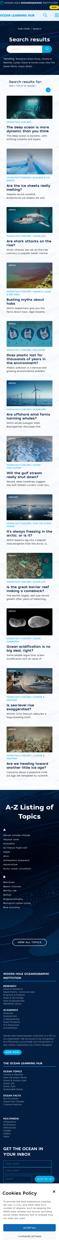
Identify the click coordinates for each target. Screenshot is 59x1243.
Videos (6, 1133)
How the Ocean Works (15, 1077)
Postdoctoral (10, 1016)
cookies (17, 1204)
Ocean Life (8, 1083)
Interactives (9, 1127)
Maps (6, 1136)
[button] (54, 1191)
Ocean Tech (9, 1086)
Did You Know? (11, 1098)
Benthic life (10, 890)
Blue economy (11, 907)
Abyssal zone (11, 839)
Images (7, 1130)
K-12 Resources (11, 1025)
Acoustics (9, 843)
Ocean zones (25, 66)
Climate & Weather (13, 1074)
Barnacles (9, 882)
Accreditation (10, 1028)
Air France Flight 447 (15, 848)
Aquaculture (10, 864)
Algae (6, 852)
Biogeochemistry (13, 899)
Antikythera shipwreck (16, 860)
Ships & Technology (13, 998)
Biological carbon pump (28, 59)
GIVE (54, 7)
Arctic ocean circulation (17, 868)
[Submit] (47, 49)
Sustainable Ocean (13, 1089)
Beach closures (12, 886)
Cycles (16, 62)
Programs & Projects (14, 995)
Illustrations (9, 1124)
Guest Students (11, 1022)
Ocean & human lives (32, 62)
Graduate (8, 1013)
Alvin (6, 856)
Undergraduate (11, 1019)
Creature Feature (12, 1104)
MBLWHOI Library (12, 1003)
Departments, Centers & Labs (19, 992)
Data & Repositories (13, 1001)
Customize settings (29, 1236)
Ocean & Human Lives (14, 1080)
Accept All (29, 1228)
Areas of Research (13, 989)
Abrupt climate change (16, 835)
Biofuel (7, 895)
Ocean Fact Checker (13, 1101)
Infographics (9, 1122)
